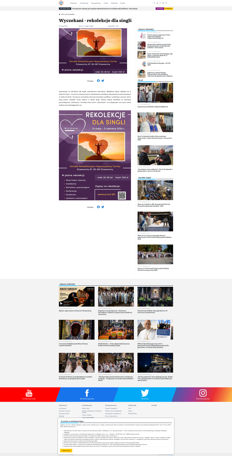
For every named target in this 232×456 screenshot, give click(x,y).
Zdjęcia (130, 411)
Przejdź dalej (66, 450)
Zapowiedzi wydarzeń (64, 411)
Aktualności (73, 3)
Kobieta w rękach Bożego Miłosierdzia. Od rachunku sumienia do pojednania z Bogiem (159, 74)
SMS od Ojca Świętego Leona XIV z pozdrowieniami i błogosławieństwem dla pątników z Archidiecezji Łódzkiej (153, 345)
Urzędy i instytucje (86, 415)
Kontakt (122, 3)
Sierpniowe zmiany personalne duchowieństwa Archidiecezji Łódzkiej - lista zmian (104, 8)
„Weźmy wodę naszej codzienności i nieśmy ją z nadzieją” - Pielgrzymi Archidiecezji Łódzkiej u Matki (115, 378)
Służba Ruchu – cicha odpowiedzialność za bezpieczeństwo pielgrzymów (114, 344)
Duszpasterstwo (96, 3)
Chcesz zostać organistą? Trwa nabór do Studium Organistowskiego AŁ (158, 36)
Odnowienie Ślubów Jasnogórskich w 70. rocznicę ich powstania (152, 311)
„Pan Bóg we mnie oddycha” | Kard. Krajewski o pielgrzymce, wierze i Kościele (155, 170)
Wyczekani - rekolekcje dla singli (95, 20)
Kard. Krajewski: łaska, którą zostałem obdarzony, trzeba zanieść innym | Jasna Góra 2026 (155, 138)
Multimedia (114, 3)
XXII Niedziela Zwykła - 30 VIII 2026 (158, 64)
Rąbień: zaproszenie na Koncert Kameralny (75, 311)
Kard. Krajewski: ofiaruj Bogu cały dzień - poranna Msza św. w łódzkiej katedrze (160, 55)
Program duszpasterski (111, 408)
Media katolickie (132, 413)
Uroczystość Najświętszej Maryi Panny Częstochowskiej (73, 344)
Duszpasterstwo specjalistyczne (113, 413)
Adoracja (168, 8)
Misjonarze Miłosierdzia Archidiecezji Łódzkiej (92, 411)
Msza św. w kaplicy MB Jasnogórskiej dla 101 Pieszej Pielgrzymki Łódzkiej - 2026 (154, 205)
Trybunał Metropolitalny (88, 417)
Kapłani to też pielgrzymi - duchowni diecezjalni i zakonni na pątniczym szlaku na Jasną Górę (115, 312)
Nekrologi (61, 416)
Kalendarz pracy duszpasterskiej (113, 411)
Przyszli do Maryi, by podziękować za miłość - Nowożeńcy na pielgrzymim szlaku (76, 378)
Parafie (106, 3)
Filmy (129, 408)
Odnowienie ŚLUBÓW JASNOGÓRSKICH (153, 107)
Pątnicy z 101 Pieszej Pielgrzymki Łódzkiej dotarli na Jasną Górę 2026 (153, 269)
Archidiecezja (84, 3)
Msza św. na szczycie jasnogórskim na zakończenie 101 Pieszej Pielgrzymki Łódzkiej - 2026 (155, 237)
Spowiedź (160, 8)
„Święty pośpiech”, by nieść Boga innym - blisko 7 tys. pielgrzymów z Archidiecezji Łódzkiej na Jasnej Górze (155, 378)
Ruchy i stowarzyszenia (111, 416)
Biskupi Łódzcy (86, 408)
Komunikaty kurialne (64, 413)
